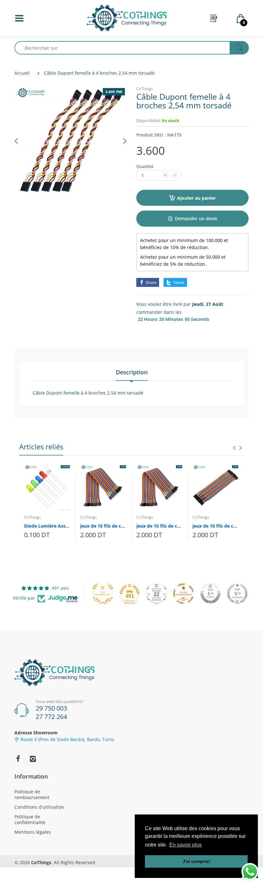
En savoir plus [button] (185, 844)
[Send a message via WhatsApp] (250, 872)
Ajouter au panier (196, 198)
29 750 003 (51, 708)
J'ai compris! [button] (196, 861)
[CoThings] (127, 17)
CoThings (144, 88)
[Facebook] (17, 759)
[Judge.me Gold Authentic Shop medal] (102, 593)
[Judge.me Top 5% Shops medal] (210, 593)
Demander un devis (196, 218)
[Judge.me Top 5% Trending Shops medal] (237, 593)
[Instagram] (32, 759)
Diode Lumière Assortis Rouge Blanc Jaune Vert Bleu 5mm (47, 526)
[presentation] (234, 448)
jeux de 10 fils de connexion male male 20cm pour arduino (159, 526)
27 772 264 (51, 716)
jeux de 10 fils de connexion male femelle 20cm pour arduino (103, 526)
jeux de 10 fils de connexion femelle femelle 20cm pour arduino (215, 526)
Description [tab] (132, 372)
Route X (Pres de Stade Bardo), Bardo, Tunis (67, 739)
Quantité (144, 166)
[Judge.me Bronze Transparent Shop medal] (183, 593)
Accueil (22, 73)
